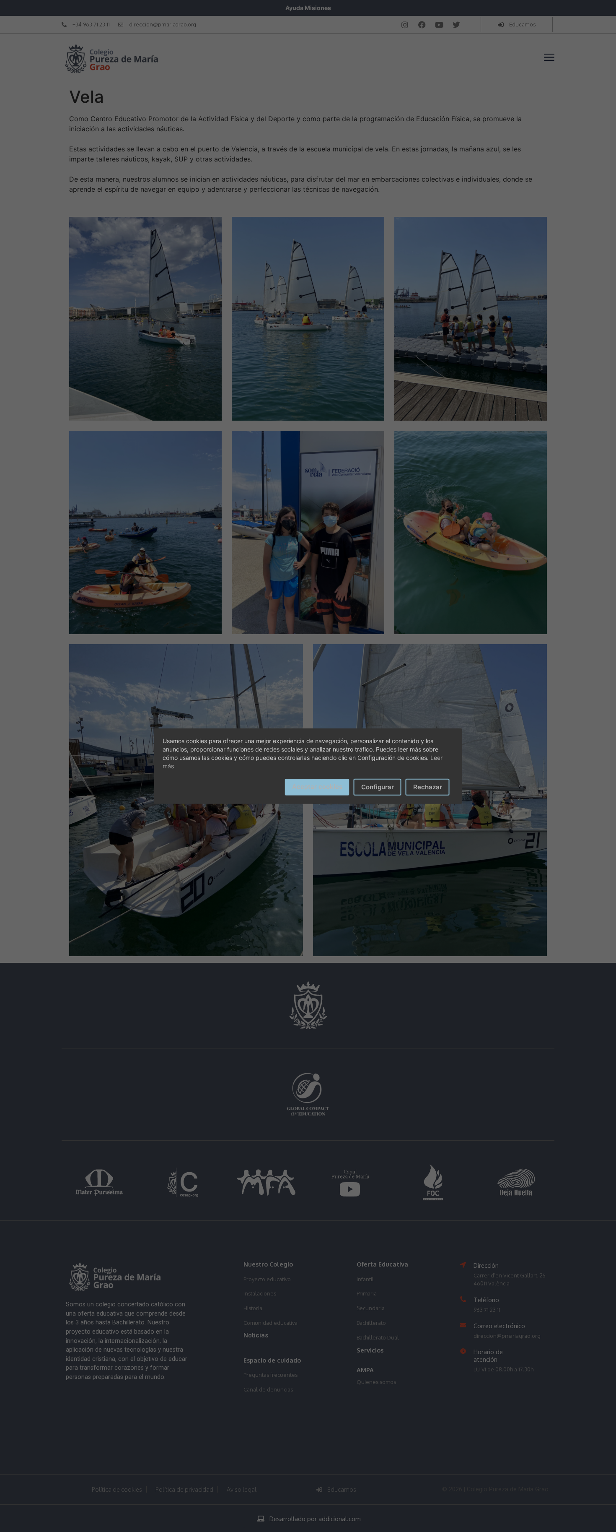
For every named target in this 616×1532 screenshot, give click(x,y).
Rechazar (427, 787)
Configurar (377, 787)
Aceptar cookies (317, 786)
